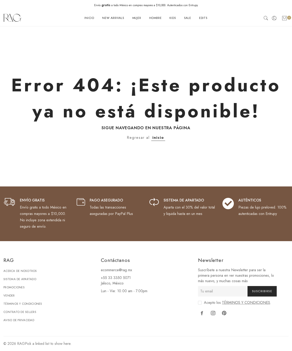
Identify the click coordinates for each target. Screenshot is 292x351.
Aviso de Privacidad (18, 320)
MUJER (136, 18)
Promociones (14, 287)
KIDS (172, 18)
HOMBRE (155, 18)
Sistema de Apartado (19, 279)
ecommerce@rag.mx (116, 270)
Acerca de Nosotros (20, 271)
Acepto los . (237, 302)
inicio (158, 137)
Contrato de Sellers (19, 312)
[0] (284, 19)
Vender (9, 295)
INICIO (89, 18)
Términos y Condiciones (22, 304)
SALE (187, 18)
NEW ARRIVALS (113, 18)
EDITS (203, 18)
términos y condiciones (246, 302)
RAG (21, 343)
